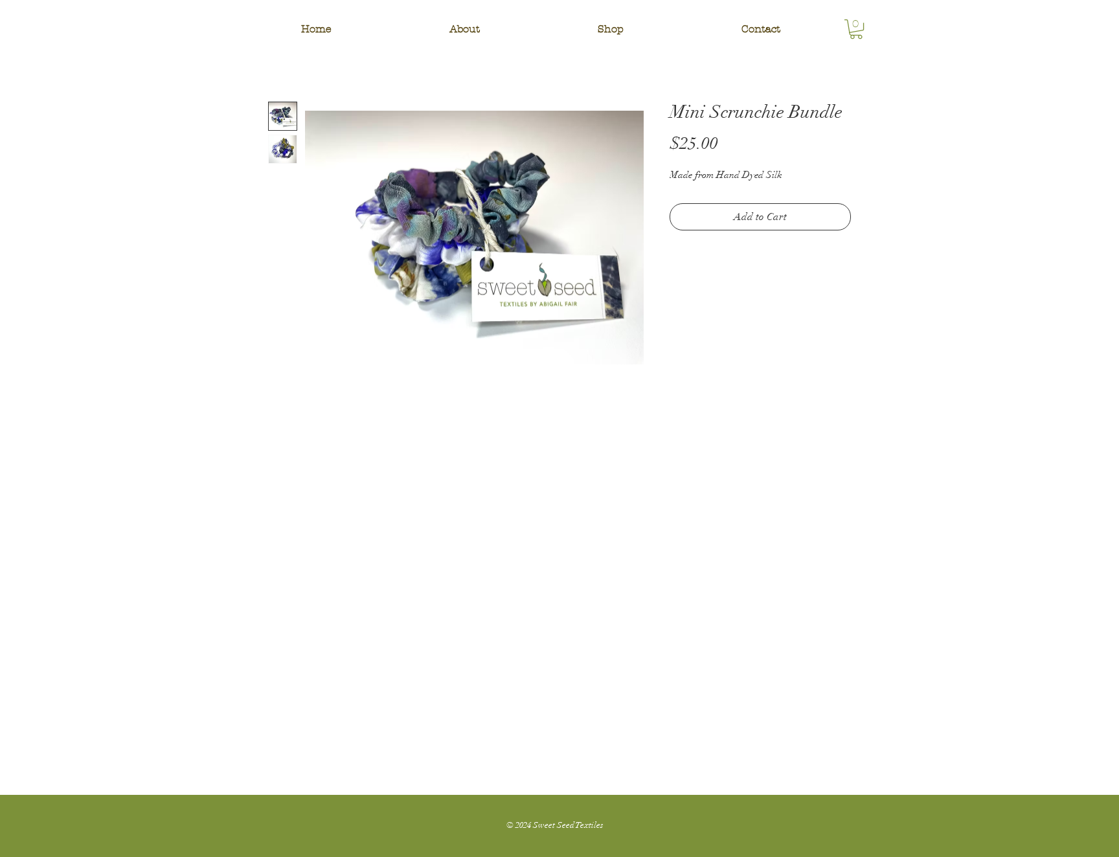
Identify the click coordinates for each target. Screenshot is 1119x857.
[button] (611, 29)
